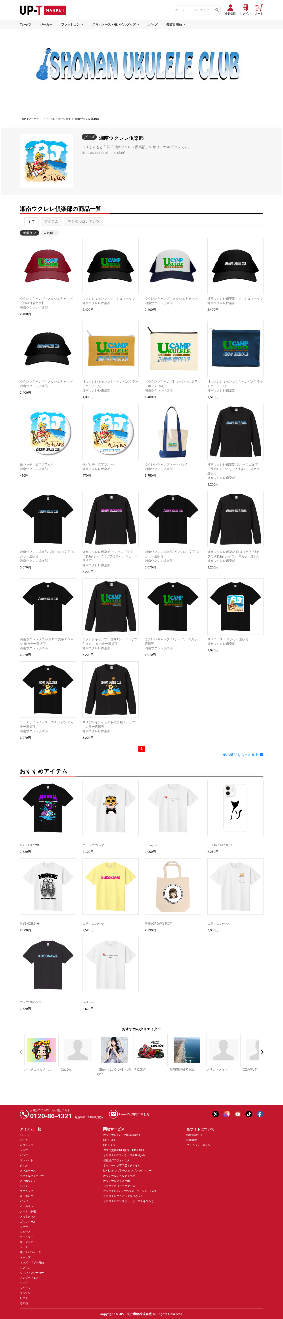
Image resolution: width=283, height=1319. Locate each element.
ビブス (24, 1298)
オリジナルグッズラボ (116, 1180)
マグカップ (26, 1191)
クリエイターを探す (59, 118)
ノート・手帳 (28, 1211)
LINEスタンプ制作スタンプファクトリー (127, 1170)
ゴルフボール (28, 1221)
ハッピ (24, 1282)
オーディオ (26, 1242)
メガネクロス (28, 1216)
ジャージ (25, 1288)
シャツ (24, 1150)
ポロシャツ (26, 1145)
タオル (24, 1165)
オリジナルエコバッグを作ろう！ (123, 1196)
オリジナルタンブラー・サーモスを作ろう (128, 1201)
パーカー (46, 24)
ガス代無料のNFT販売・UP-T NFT (123, 1150)
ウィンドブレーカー (32, 1272)
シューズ (25, 1231)
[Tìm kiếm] (217, 10)
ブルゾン (25, 1293)
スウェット (26, 1160)
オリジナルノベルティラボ (119, 1175)
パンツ (24, 1155)
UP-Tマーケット (32, 118)
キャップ (25, 1257)
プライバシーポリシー (199, 1145)
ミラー (24, 1226)
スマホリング (28, 1180)
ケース (24, 1247)
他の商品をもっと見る (240, 755)
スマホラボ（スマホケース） (120, 1185)
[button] (262, 1052)
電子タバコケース (30, 1252)
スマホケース (28, 1170)
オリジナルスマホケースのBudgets (124, 1155)
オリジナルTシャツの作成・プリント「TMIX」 (131, 1191)
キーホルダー (28, 1196)
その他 (24, 1303)
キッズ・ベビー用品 (32, 1262)
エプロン (25, 1267)
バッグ (153, 24)
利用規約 (191, 1140)
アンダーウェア (29, 1277)
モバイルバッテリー (32, 1175)
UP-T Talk (109, 1140)
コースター (26, 1236)
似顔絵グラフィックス (116, 1160)
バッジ (24, 1201)
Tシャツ (25, 24)
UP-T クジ (109, 1145)
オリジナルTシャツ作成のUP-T (121, 1134)
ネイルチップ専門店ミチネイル (121, 1165)
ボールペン (26, 1206)
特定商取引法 (194, 1134)
